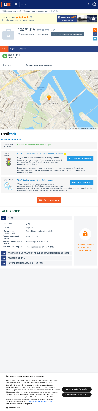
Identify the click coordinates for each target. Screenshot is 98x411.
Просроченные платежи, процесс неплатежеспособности (39, 253)
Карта (12, 49)
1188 (7, 4)
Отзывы (22, 49)
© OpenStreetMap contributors (87, 128)
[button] (33, 404)
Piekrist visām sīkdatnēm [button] (76, 389)
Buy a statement (52, 200)
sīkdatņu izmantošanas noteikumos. (40, 401)
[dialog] (49, 392)
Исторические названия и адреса (25, 263)
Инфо (4, 49)
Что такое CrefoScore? (80, 158)
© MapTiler (73, 128)
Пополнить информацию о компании (67, 34)
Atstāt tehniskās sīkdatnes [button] (76, 395)
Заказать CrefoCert (82, 182)
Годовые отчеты (16, 258)
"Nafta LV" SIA (8, 17)
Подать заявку (67, 20)
